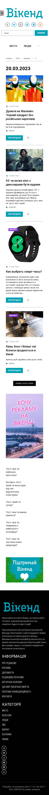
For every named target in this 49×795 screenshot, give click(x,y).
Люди (12, 80)
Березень (27, 58)
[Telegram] (27, 24)
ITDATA (33, 786)
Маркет (13, 230)
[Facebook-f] (7, 24)
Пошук (41, 33)
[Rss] (40, 24)
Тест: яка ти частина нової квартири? (14, 542)
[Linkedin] (33, 24)
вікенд (11, 131)
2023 (18, 58)
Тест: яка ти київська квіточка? (12, 472)
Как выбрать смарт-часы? (24, 271)
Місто (12, 153)
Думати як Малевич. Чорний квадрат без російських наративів (20, 115)
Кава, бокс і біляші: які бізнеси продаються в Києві (21, 350)
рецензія (12, 207)
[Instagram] (20, 24)
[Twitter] (14, 24)
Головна (9, 58)
